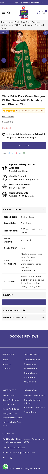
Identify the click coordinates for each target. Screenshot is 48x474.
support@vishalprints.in (24, 452)
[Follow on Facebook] (4, 457)
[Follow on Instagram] (10, 457)
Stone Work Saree (11, 409)
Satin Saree (29, 377)
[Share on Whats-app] (24, 153)
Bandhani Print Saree (12, 417)
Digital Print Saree (11, 400)
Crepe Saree (30, 364)
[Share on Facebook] (9, 153)
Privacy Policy (30, 412)
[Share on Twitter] (13, 153)
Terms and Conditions (34, 407)
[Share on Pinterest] (16, 153)
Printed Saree (9, 395)
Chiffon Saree (30, 373)
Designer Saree (10, 413)
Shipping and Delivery (34, 395)
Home (4, 22)
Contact (6, 368)
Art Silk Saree (30, 381)
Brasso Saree (30, 368)
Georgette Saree (32, 359)
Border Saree (9, 404)
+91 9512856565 (17, 447)
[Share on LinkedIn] (20, 153)
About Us (7, 364)
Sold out (24, 145)
